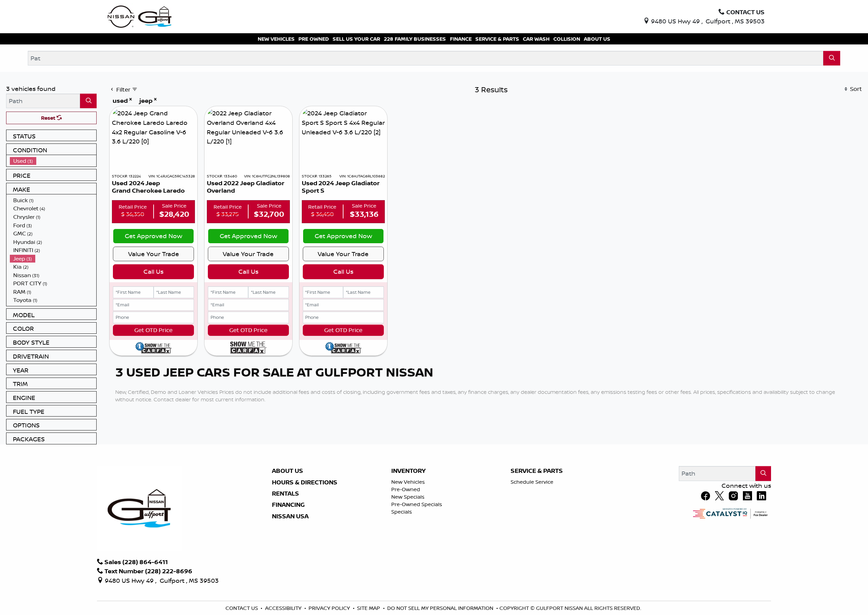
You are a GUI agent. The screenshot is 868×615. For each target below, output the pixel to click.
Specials (401, 511)
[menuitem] (53, 161)
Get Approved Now (153, 235)
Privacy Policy (330, 608)
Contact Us (242, 608)
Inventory (408, 470)
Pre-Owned (405, 489)
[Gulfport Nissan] (140, 16)
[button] (276, 38)
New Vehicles (408, 481)
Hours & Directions (304, 482)
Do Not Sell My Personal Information (441, 608)
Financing (288, 504)
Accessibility (284, 608)
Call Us (153, 271)
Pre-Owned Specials (416, 504)
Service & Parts (537, 470)
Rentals (285, 493)
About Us (287, 470)
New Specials (408, 496)
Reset (49, 117)
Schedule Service (532, 481)
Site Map (369, 608)
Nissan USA (290, 516)
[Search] (831, 58)
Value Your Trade (153, 253)
